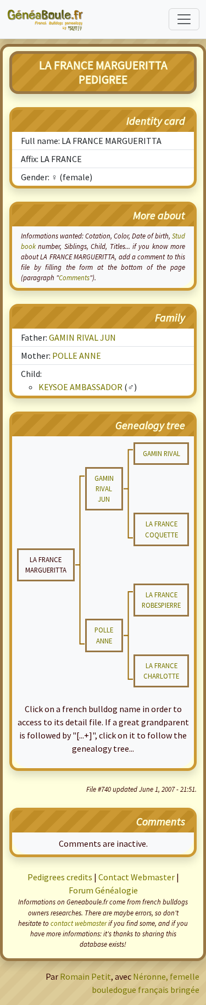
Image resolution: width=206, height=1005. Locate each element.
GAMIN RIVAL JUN (82, 337)
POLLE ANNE (76, 355)
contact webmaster (79, 923)
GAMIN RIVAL (161, 453)
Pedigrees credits (59, 876)
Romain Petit (85, 976)
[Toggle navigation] (184, 19)
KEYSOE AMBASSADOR (80, 386)
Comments (74, 277)
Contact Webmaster (136, 876)
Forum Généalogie (103, 890)
